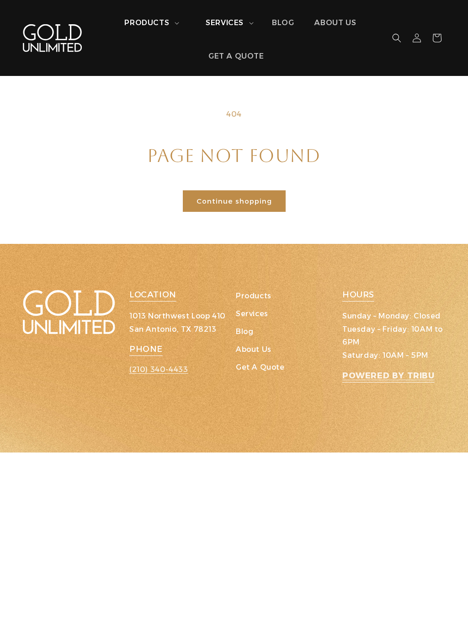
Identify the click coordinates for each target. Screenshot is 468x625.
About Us (253, 349)
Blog (244, 331)
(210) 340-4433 (158, 369)
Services (252, 313)
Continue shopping (234, 201)
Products (253, 295)
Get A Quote (260, 367)
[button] (147, 23)
